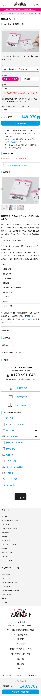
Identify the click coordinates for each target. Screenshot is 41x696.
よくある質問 (5, 586)
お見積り (4, 602)
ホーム (20, 669)
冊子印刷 (9, 418)
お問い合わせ (22, 634)
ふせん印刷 (21, 13)
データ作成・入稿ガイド (9, 582)
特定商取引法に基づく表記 (20, 654)
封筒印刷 (9, 473)
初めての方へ (6, 574)
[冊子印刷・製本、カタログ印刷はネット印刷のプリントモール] (20, 4)
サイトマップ (20, 644)
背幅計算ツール (6, 594)
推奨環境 (20, 664)
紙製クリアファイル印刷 (15, 442)
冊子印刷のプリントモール (8, 13)
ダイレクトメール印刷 (14, 467)
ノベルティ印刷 (12, 479)
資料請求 (4, 598)
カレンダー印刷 (12, 436)
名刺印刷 (9, 454)
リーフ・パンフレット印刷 (15, 424)
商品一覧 (20, 659)
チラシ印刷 (10, 430)
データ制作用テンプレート (10, 590)
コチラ (6, 148)
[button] (39, 189)
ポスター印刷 (11, 461)
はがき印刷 (10, 448)
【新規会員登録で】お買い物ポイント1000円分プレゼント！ (20, 10)
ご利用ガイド (5, 578)
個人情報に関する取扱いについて (20, 649)
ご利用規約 (20, 639)
